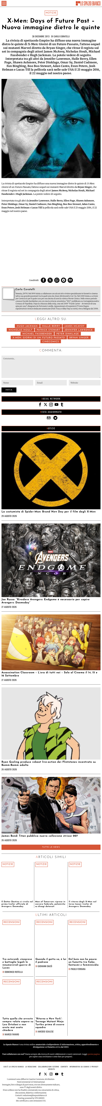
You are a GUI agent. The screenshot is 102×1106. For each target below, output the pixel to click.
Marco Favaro (12, 1034)
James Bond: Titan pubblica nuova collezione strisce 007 (39, 836)
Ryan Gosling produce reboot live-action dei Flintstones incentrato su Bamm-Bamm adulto (48, 763)
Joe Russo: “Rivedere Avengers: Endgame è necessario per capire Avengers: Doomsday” (45, 601)
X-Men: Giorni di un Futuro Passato (39, 338)
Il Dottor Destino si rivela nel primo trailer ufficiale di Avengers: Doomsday (17, 904)
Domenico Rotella (14, 971)
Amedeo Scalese (46, 1031)
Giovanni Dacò (45, 966)
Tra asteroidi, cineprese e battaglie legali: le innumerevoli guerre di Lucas (17, 963)
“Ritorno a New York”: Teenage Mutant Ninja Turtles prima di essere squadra (49, 1023)
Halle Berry (51, 326)
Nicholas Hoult (20, 330)
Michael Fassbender (37, 334)
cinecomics (50, 342)
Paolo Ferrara (78, 969)
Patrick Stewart (48, 330)
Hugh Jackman (27, 326)
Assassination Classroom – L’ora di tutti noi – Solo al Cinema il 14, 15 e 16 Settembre (49, 674)
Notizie (51, 13)
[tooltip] (43, 280)
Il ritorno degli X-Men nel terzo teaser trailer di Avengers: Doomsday (83, 904)
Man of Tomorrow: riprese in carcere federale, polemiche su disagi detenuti (50, 904)
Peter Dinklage (67, 334)
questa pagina (93, 1054)
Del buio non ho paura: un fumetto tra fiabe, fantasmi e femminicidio (84, 962)
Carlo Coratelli (62, 36)
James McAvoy (75, 326)
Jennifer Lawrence (79, 330)
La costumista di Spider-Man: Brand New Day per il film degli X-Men (48, 511)
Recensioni (11, 922)
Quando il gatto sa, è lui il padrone (50, 960)
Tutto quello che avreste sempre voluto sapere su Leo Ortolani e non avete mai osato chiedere (17, 1024)
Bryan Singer (79, 338)
